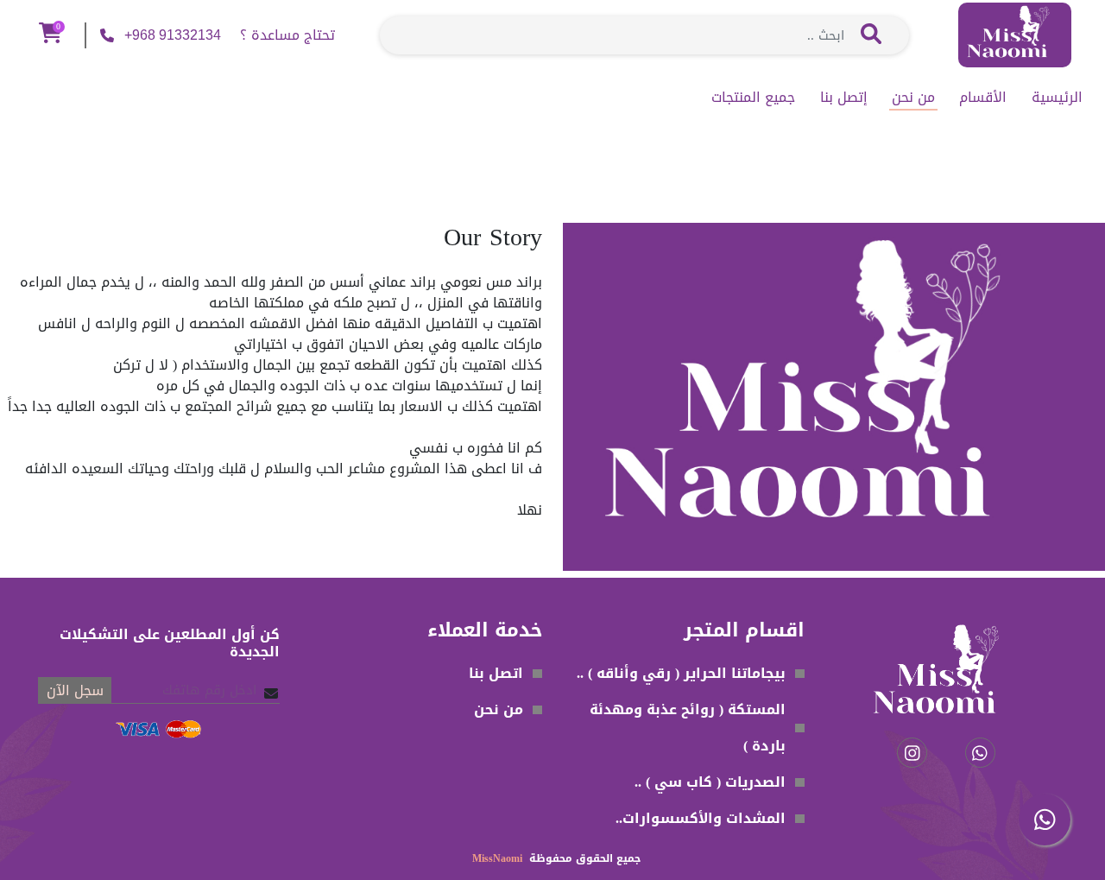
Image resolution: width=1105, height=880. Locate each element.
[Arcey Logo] (1014, 36)
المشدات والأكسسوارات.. (701, 818)
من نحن (913, 98)
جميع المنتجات (753, 98)
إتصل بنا (844, 98)
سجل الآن (75, 690)
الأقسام (983, 98)
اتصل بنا (496, 673)
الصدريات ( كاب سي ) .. (710, 782)
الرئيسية (1057, 98)
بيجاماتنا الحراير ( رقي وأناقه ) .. (681, 673)
